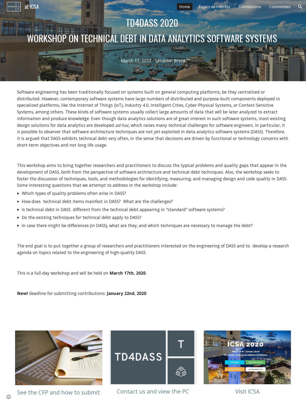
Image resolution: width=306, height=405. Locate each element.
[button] (300, 6)
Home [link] (184, 6)
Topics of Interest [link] (214, 6)
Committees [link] (280, 6)
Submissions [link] (249, 6)
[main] (153, 40)
